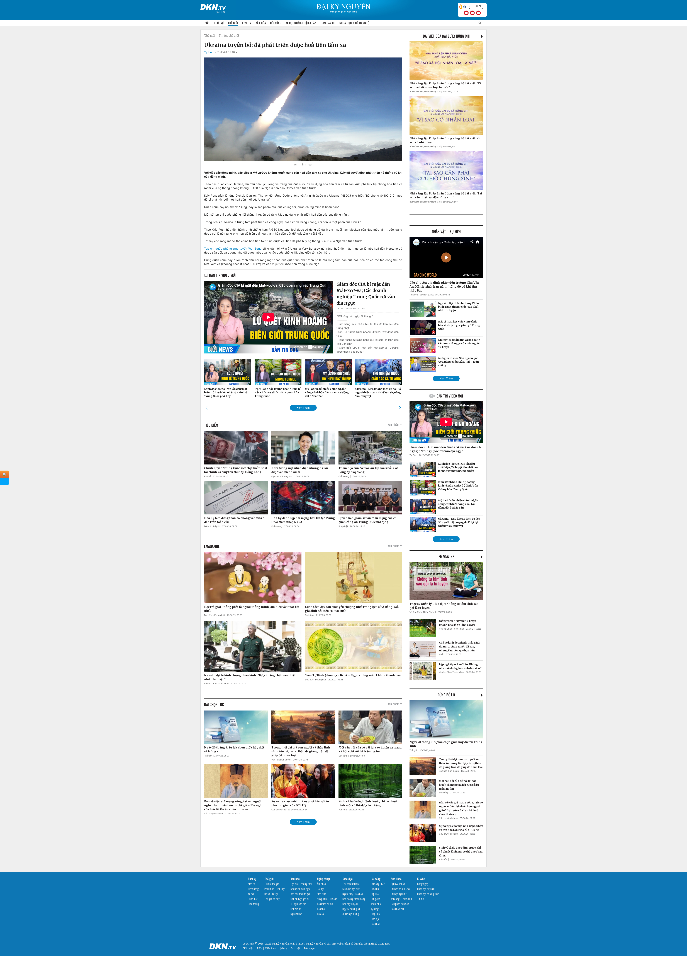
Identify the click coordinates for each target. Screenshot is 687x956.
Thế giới (233, 23)
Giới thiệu (247, 948)
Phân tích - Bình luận (274, 889)
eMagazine (446, 556)
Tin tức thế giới (229, 35)
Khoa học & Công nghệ (354, 23)
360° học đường (350, 914)
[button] (399, 407)
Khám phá (376, 904)
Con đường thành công (353, 899)
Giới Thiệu (220, 12)
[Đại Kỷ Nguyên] (213, 6)
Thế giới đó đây (271, 899)
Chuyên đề (296, 909)
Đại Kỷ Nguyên (314, 943)
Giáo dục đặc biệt (351, 889)
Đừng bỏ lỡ (446, 694)
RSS (259, 948)
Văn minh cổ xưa (325, 904)
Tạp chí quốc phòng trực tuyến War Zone (232, 248)
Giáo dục (347, 879)
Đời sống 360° (378, 884)
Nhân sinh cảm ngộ (300, 889)
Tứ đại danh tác (298, 904)
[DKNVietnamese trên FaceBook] (464, 6)
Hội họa (320, 889)
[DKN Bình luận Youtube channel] (472, 13)
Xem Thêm (303, 407)
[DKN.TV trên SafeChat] (460, 6)
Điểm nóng (343, 476)
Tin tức (420, 899)
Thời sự (218, 23)
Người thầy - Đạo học (352, 894)
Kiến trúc (321, 894)
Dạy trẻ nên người (351, 909)
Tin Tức (340, 308)
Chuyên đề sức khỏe (401, 889)
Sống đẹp (375, 899)
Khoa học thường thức (428, 894)
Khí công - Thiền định (401, 899)
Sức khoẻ (375, 924)
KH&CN (421, 879)
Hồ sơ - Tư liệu (271, 894)
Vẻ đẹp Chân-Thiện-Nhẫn (301, 23)
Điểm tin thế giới (212, 526)
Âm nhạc (321, 884)
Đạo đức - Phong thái (281, 476)
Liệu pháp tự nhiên (400, 904)
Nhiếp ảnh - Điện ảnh (327, 899)
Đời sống (275, 23)
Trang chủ (207, 23)
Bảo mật (295, 948)
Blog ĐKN (375, 914)
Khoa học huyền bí (426, 889)
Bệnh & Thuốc (398, 884)
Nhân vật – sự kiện (446, 231)
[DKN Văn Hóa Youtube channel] (478, 13)
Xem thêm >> (395, 424)
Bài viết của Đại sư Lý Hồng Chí (446, 36)
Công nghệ (422, 884)
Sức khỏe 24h (398, 909)
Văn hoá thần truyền (281, 759)
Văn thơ (321, 909)
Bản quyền (310, 948)
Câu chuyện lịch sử (213, 813)
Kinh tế (207, 476)
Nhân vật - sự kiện (418, 294)
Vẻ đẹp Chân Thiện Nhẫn (216, 683)
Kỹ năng (375, 909)
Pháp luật (343, 526)
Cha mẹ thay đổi (350, 904)
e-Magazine (328, 23)
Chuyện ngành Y (399, 894)
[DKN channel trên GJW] (476, 6)
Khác (441, 654)
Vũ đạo (320, 914)
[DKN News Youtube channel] (466, 13)
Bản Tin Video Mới (450, 396)
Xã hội (251, 894)
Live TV (246, 23)
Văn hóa (260, 23)
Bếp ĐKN (375, 894)
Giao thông (253, 904)
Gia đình (375, 889)
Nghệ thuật (296, 914)
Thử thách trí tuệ (350, 884)
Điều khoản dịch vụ (276, 948)
